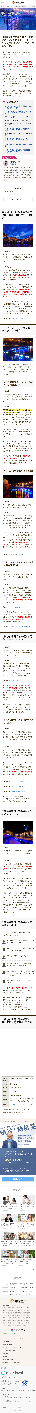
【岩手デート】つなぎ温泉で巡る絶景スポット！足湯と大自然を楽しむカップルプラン (22, 1291)
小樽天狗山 (15, 680)
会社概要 (3, 1407)
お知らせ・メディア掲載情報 (11, 1362)
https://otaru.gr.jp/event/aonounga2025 (21, 1104)
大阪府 (14, 1318)
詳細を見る (18, 1179)
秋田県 (23, 1308)
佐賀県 (23, 1323)
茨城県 (9, 1310)
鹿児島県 (19, 1325)
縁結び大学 (31, 1390)
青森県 (9, 1308)
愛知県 (18, 1315)
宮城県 (18, 1308)
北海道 (5, 1308)
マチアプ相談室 (6, 1400)
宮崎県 (14, 1325)
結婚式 (5, 1356)
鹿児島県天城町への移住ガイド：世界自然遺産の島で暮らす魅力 (22, 1284)
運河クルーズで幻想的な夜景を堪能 (17, 120)
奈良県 (18, 1318)
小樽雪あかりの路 (17, 318)
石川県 (24, 1313)
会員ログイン (28, 1397)
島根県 (9, 1320)
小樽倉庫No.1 (15, 607)
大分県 (5, 1325)
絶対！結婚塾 (5, 1396)
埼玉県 (23, 1310)
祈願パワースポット (8, 1344)
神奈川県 (10, 1313)
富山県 (19, 1313)
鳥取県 (5, 1320)
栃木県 (14, 1310)
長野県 (9, 1315)
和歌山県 (28, 1318)
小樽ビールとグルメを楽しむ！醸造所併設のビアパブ (18, 124)
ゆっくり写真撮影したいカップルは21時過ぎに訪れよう (18, 117)
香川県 (5, 1323)
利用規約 (19, 1407)
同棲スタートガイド (8, 1353)
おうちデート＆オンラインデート (12, 1347)
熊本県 (9, 1325)
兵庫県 (23, 1318)
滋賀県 (5, 1318)
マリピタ (21, 1390)
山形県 (27, 1308)
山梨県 (5, 1315)
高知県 (14, 1323)
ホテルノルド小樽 (17, 781)
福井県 (28, 1313)
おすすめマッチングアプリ (9, 1333)
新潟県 (15, 1313)
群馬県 (18, 1310)
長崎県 (27, 1323)
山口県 (23, 1320)
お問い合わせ (11, 1407)
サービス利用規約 (18, 1397)
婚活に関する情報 (8, 1359)
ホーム (3, 6)
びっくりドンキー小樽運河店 (21, 626)
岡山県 (14, 1320)
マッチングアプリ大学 (7, 1390)
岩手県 (14, 1308)
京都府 (9, 1318)
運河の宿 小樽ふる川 (18, 791)
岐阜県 (23, 1315)
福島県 (5, 1310)
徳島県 (27, 1320)
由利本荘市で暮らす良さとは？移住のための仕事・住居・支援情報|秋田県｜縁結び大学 (22, 1287)
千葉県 (27, 1310)
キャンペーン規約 (8, 1397)
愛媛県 (9, 1323)
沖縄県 (24, 1325)
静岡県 (14, 1315)
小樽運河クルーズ (17, 554)
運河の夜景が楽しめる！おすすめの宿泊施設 (18, 134)
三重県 (27, 1315)
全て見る (31, 1269)
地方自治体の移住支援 (9, 1350)
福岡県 (18, 1323)
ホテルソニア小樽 (17, 786)
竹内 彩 (13, 164)
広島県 (18, 1320)
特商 (15, 1401)
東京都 (5, 1313)
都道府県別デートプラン (9, 1305)
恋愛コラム (6, 1341)
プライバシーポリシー (23, 1401)
